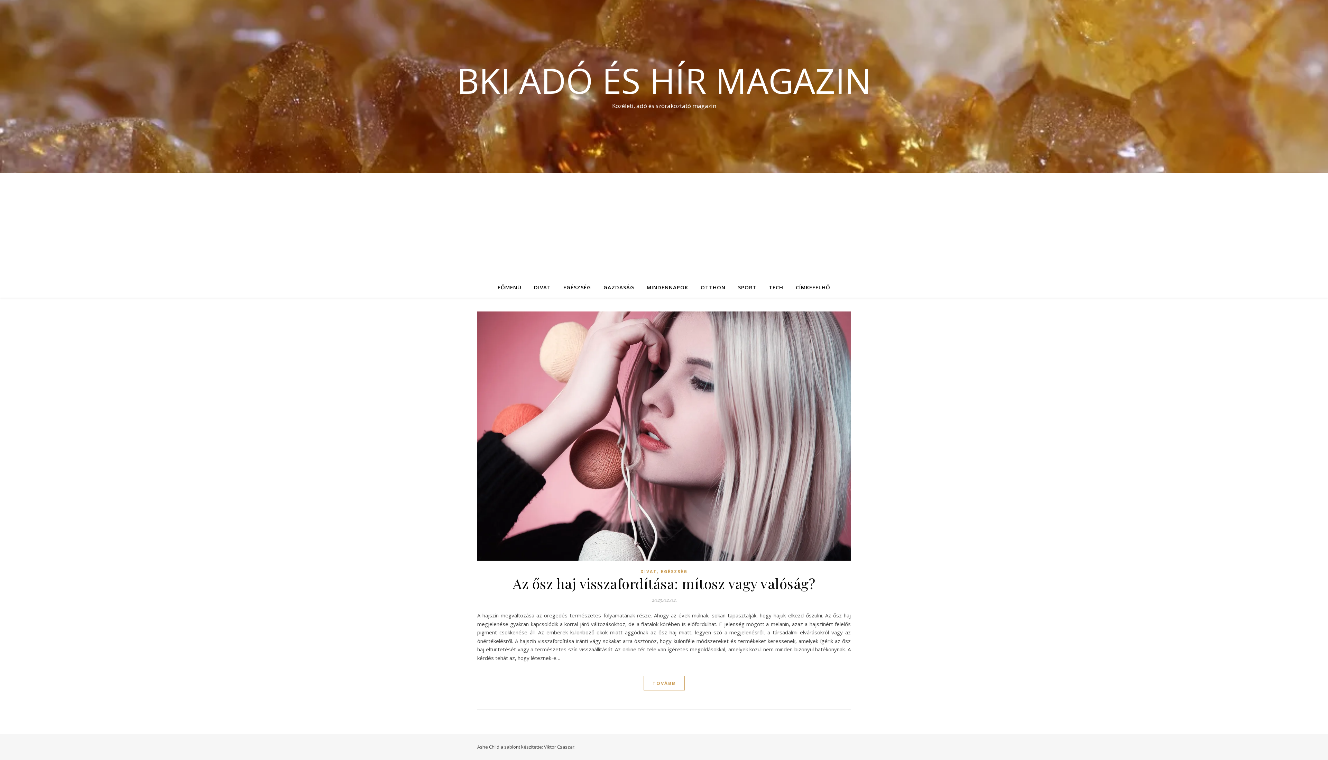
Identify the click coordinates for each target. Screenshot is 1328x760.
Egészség (577, 287)
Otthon (713, 287)
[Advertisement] (664, 225)
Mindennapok (667, 287)
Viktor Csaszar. (559, 747)
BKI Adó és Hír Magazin (664, 80)
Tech (776, 287)
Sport (747, 287)
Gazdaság (618, 287)
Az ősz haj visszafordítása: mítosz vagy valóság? (664, 583)
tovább (664, 683)
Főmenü (510, 287)
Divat (542, 287)
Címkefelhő (813, 287)
